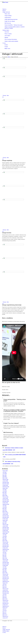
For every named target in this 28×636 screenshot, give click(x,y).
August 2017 (5, 607)
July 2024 (4, 505)
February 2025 (5, 497)
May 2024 (4, 508)
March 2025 (5, 495)
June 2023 (5, 521)
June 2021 (5, 553)
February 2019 (5, 588)
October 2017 (5, 604)
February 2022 (5, 542)
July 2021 (4, 552)
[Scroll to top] (0, 635)
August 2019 (5, 583)
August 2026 (5, 470)
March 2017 (5, 615)
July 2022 (4, 534)
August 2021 (5, 550)
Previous (4, 95)
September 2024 (6, 504)
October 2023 (5, 518)
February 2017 (5, 616)
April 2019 (5, 587)
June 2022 (5, 536)
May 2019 (4, 585)
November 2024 (6, 501)
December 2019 (6, 577)
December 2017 (6, 603)
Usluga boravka (6, 233)
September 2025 (6, 486)
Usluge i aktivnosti (12, 53)
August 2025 (5, 488)
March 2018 (5, 599)
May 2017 (4, 612)
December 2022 (6, 527)
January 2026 (5, 481)
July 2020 (4, 566)
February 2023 (5, 524)
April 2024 (5, 510)
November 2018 (6, 593)
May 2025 (4, 492)
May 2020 (4, 569)
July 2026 (4, 472)
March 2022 (5, 540)
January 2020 (5, 575)
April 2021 (5, 556)
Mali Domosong (8, 432)
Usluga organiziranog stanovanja (11, 305)
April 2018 (5, 597)
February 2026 (5, 479)
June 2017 (5, 610)
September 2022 (6, 532)
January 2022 (5, 543)
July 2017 (4, 609)
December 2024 (6, 499)
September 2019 (6, 581)
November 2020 (6, 564)
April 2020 (5, 571)
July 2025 (4, 489)
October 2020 (5, 565)
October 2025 (5, 485)
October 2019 (5, 580)
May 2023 (4, 523)
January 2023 (5, 526)
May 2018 (4, 596)
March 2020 (5, 572)
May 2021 (4, 555)
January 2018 (5, 601)
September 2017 (6, 606)
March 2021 (5, 558)
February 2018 (5, 600)
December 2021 (6, 545)
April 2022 (5, 539)
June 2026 (5, 473)
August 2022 (5, 533)
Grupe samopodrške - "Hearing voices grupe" (14, 400)
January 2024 (5, 514)
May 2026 (4, 475)
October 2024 (5, 502)
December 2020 (6, 562)
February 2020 (5, 574)
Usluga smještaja (7, 160)
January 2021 (5, 561)
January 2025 (5, 498)
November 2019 (6, 578)
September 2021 (6, 549)
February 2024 (5, 513)
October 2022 (5, 530)
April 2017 (5, 613)
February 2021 (5, 559)
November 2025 (6, 483)
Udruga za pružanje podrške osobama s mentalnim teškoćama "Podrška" (14, 410)
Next (8, 95)
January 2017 (5, 617)
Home (9, 56)
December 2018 (6, 591)
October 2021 (5, 548)
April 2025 (5, 494)
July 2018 (4, 594)
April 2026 (5, 476)
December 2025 (6, 482)
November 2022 (6, 529)
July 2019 (4, 584)
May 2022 (4, 537)
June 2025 (5, 491)
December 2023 (6, 515)
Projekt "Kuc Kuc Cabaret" (11, 423)
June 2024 (5, 507)
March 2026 (5, 478)
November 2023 (6, 517)
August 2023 (5, 520)
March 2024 (5, 511)
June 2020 (5, 568)
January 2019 (5, 590)
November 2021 (6, 546)
